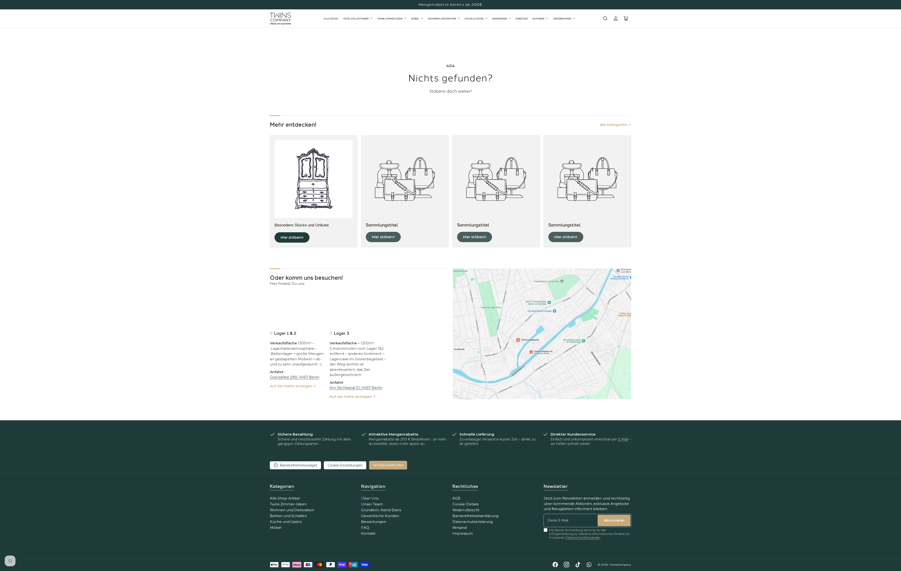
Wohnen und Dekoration (292, 510)
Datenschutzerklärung (472, 521)
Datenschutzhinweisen (582, 537)
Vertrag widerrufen (388, 465)
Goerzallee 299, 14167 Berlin (294, 377)
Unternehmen (562, 18)
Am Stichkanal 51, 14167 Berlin (356, 387)
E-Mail (623, 439)
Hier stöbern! (292, 237)
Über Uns (369, 498)
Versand (459, 527)
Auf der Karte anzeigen (291, 386)
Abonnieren (614, 520)
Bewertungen (373, 521)
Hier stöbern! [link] (383, 237)
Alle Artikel (331, 18)
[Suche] (605, 18)
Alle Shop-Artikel (285, 498)
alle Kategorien (613, 124)
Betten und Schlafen (288, 516)
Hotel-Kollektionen (356, 18)
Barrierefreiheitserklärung (475, 516)
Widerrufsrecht (465, 510)
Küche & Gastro (474, 18)
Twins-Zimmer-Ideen (389, 18)
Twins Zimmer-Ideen (288, 504)
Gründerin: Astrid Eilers (381, 510)
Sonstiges (522, 18)
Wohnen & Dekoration (442, 18)
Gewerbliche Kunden (380, 516)
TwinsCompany (620, 564)
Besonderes (499, 18)
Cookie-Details (465, 504)
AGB (456, 498)
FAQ (365, 527)
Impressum (462, 533)
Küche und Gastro (286, 521)
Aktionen (538, 18)
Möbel (415, 18)
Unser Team (372, 504)
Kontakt (368, 533)
